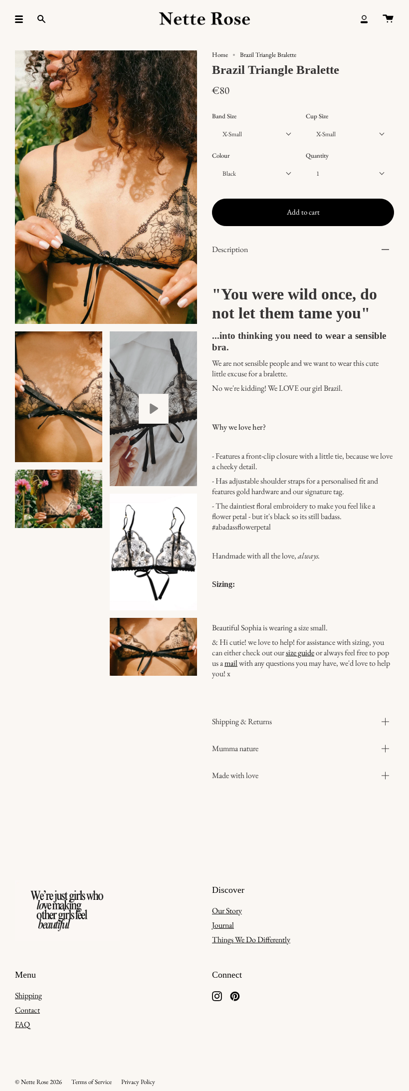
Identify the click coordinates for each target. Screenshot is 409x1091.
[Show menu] (22, 19)
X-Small (232, 134)
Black (229, 173)
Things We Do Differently (251, 939)
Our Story (227, 910)
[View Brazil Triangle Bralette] (153, 409)
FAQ (22, 1024)
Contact (27, 1010)
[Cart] (388, 19)
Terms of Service (91, 1082)
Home (220, 54)
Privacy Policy (138, 1082)
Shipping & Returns (242, 721)
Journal (223, 925)
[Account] (364, 19)
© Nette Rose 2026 (38, 1082)
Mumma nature (235, 748)
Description (230, 249)
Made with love (235, 775)
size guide (300, 652)
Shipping (28, 995)
